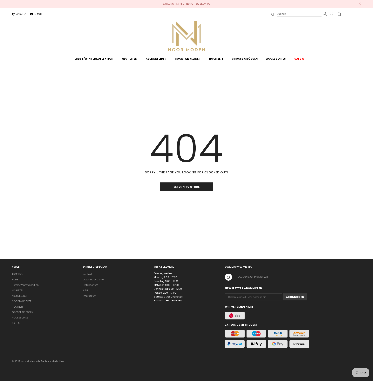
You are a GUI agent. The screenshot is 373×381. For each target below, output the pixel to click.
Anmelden (17, 274)
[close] (360, 4)
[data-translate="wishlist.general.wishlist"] (331, 14)
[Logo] (186, 36)
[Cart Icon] (339, 14)
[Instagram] (228, 277)
